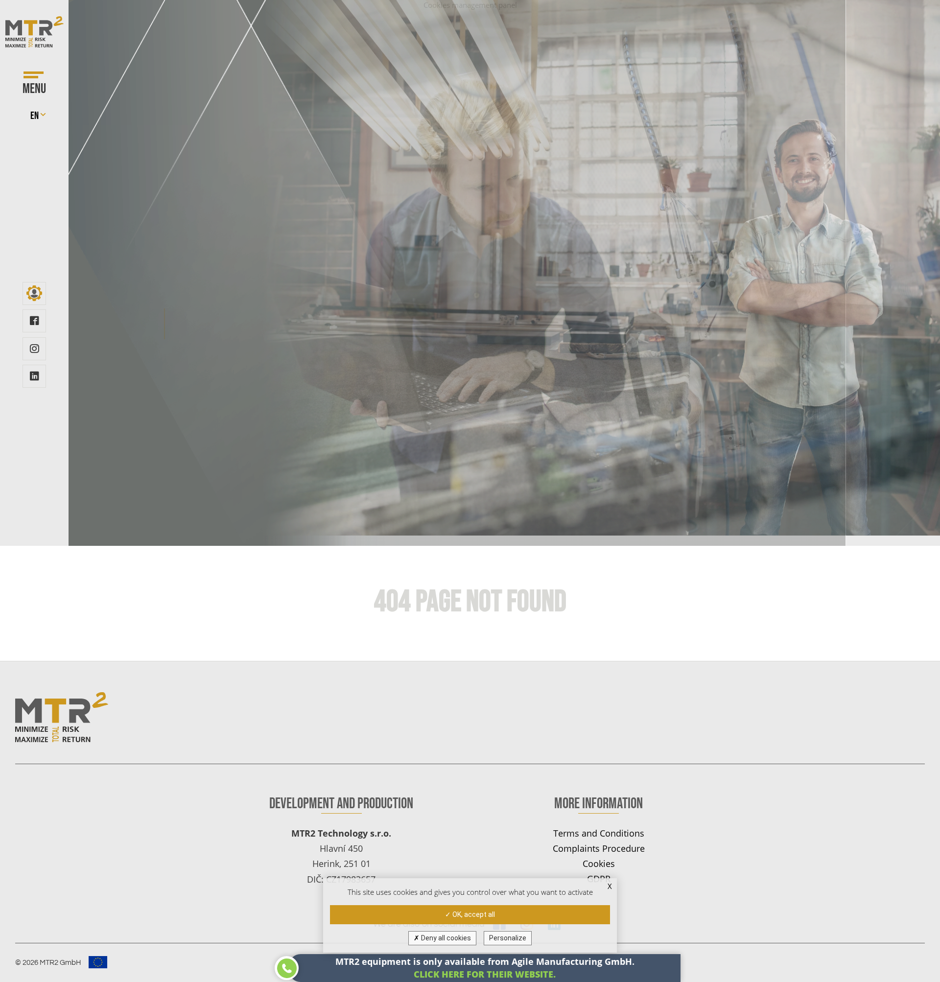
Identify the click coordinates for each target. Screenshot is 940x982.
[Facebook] (34, 321)
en (34, 116)
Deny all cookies (445, 938)
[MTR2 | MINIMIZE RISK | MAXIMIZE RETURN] (34, 31)
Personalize (507, 938)
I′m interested (374, 323)
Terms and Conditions (598, 833)
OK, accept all (473, 914)
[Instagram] (34, 349)
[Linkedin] (34, 376)
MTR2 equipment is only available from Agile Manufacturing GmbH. (484, 967)
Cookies (599, 863)
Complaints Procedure (599, 848)
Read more (184, 323)
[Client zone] (34, 293)
